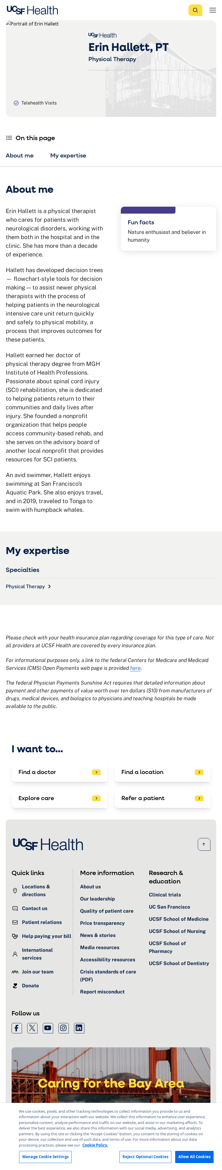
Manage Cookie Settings (45, 1156)
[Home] (34, 10)
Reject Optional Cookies (145, 1156)
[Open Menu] (212, 10)
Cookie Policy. (95, 1145)
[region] (111, 1136)
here (135, 668)
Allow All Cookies (194, 1156)
